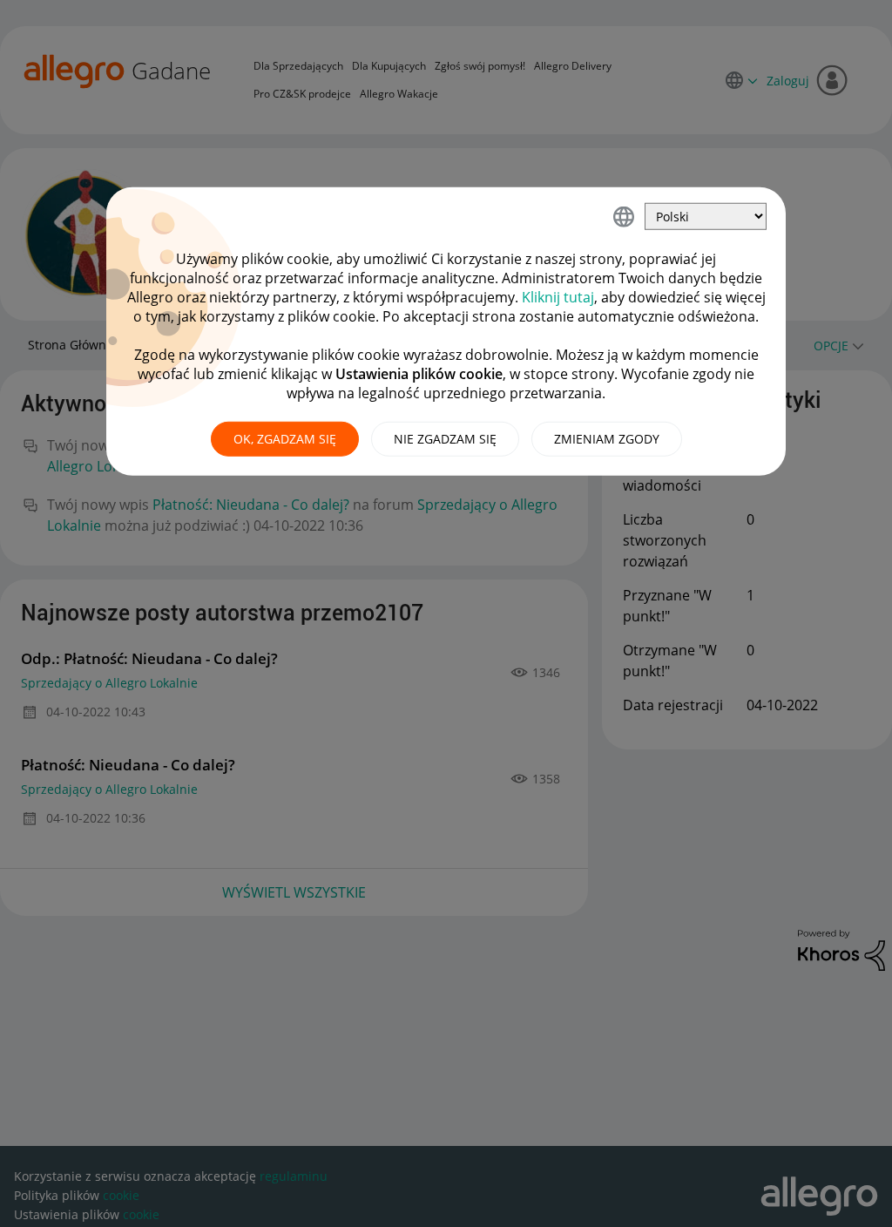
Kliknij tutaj (558, 297)
